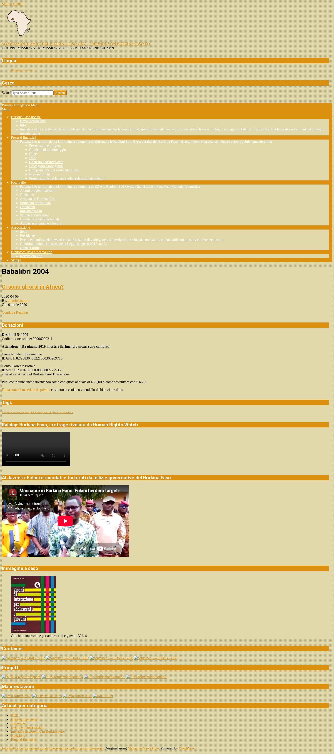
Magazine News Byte (143, 748)
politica (32, 412)
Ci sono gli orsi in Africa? (33, 287)
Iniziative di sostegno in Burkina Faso (38, 731)
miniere (25, 412)
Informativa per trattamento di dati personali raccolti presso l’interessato (53, 748)
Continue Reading (15, 312)
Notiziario (18, 735)
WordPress (186, 748)
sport (43, 412)
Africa (4, 412)
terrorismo (68, 412)
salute (38, 412)
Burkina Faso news (25, 719)
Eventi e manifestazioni (27, 727)
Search (7, 93)
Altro (14, 715)
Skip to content (12, 4)
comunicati (19, 723)
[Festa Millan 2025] (16, 696)
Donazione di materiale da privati (25, 390)
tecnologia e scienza (54, 412)
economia (17, 412)
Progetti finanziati (23, 740)
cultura (10, 412)
